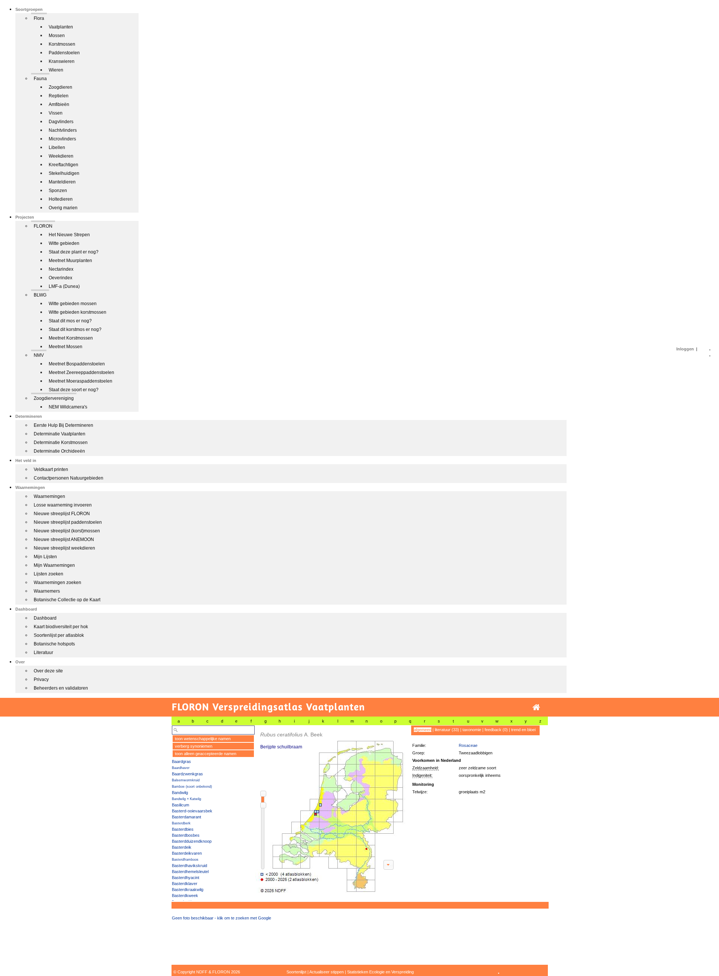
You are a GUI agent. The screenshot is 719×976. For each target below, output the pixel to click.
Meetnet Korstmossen (71, 338)
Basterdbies (183, 829)
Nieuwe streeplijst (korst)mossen (67, 530)
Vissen (56, 113)
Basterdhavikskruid (189, 865)
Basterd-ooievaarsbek (192, 811)
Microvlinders (62, 139)
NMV (39, 355)
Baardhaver (180, 768)
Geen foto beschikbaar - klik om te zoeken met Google (221, 918)
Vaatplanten (61, 27)
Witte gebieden (64, 243)
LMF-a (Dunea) (64, 286)
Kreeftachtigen (63, 164)
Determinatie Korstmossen (61, 442)
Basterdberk (181, 823)
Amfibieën (59, 104)
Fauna (40, 78)
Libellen (57, 147)
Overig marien (63, 207)
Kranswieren (62, 61)
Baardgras (181, 761)
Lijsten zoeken (48, 574)
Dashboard (45, 618)
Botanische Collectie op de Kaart (67, 599)
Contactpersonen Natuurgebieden (68, 478)
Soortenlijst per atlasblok (59, 635)
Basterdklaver (184, 883)
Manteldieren (62, 182)
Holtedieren (61, 199)
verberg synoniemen (193, 746)
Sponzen (58, 190)
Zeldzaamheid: (425, 768)
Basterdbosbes (186, 835)
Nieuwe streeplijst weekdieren (64, 548)
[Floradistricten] (330, 809)
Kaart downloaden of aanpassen (388, 865)
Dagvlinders (61, 121)
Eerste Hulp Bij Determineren (63, 425)
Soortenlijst (296, 972)
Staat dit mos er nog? (70, 320)
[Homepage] (536, 707)
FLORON (43, 226)
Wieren (56, 70)
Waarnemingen (49, 496)
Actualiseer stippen (326, 972)
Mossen (57, 35)
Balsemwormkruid (186, 780)
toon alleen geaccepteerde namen (205, 753)
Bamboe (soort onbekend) (192, 786)
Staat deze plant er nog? (73, 252)
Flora (39, 18)
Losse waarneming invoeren (63, 505)
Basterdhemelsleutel (190, 871)
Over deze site (48, 671)
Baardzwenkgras (187, 774)
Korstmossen (62, 44)
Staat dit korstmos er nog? (75, 329)
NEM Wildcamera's (68, 407)
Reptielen (59, 95)
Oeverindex (60, 277)
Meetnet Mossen (65, 346)
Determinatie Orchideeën (59, 451)
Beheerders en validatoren (61, 688)
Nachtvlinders (63, 130)
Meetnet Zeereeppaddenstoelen (81, 372)
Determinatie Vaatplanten (59, 434)
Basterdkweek (185, 895)
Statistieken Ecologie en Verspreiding (380, 972)
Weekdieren (61, 156)
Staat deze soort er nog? (73, 389)
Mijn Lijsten (45, 556)
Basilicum (180, 805)
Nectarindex (61, 269)
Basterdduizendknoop (192, 841)
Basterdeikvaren (187, 853)
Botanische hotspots (54, 644)
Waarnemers (47, 591)
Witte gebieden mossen (73, 303)
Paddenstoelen (64, 52)
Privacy (41, 679)
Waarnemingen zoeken (57, 582)
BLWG (40, 295)
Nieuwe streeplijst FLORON (62, 513)
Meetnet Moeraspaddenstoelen (80, 381)
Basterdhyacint (185, 877)
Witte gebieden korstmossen (77, 312)
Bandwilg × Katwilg (186, 799)
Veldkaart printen (51, 469)
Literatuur (43, 652)
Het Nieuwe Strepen (69, 234)
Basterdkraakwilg (187, 889)
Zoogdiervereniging (54, 398)
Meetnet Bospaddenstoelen (77, 364)
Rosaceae (468, 745)
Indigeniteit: (422, 775)
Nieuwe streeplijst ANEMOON (64, 539)
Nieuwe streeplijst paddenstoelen (68, 522)
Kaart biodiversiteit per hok (61, 626)
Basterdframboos (185, 859)
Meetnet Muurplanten (70, 260)
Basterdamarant (186, 817)
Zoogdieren (60, 87)
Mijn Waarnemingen (54, 565)
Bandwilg (180, 792)
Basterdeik (181, 847)
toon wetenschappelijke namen (203, 738)
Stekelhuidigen (64, 173)
